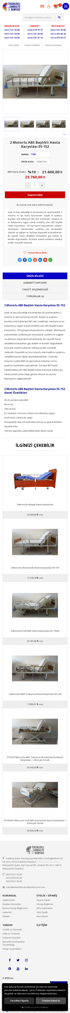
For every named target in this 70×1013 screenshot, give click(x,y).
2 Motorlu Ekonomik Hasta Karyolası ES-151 (35, 567)
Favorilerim (42, 916)
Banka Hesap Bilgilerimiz (15, 908)
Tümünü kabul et (51, 1000)
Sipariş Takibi (43, 900)
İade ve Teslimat (11, 933)
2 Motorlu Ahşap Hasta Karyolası (35, 504)
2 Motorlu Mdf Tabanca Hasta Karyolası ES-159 (35, 694)
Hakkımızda (9, 900)
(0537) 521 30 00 (14, 874)
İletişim (6, 916)
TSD (33, 154)
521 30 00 (12, 29)
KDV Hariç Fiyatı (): (23, 171)
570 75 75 (35, 29)
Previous (5, 134)
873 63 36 (58, 33)
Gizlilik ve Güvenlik (12, 929)
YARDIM (8, 924)
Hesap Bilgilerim (45, 904)
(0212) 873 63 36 (14, 877)
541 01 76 (35, 37)
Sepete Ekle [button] (35, 195)
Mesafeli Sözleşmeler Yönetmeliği (14, 943)
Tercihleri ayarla (19, 1000)
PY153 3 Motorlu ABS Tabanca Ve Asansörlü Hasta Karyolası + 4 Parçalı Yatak (35, 758)
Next (64, 134)
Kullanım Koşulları (12, 937)
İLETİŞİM (42, 924)
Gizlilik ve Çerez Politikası (36, 1007)
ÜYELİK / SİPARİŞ (47, 895)
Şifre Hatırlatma (44, 908)
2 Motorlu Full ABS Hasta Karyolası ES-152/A (35, 630)
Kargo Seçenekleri (12, 948)
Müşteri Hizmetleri (12, 904)
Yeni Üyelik (42, 912)
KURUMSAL (9, 895)
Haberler (7, 912)
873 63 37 (58, 37)
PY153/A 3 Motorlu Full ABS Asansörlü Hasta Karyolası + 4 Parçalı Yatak (35, 821)
